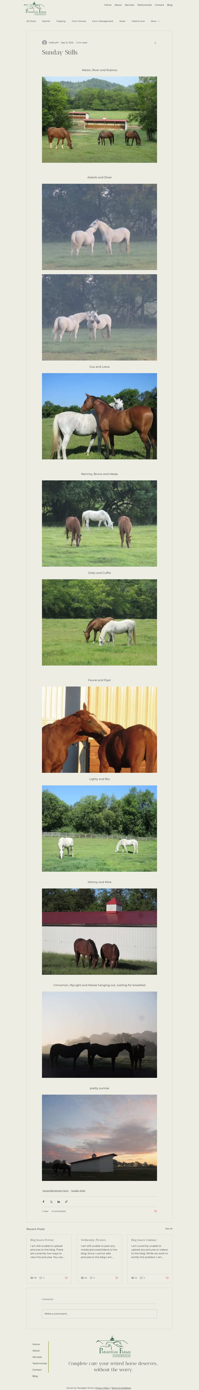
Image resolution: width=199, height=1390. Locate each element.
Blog (35, 1376)
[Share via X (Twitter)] (51, 1201)
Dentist (46, 21)
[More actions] (155, 42)
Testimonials (38, 1363)
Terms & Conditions (121, 1388)
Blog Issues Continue (144, 1240)
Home (36, 1344)
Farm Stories (79, 21)
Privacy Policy (102, 1388)
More (153, 21)
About (36, 1350)
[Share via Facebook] (43, 1201)
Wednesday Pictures (93, 1240)
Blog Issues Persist (42, 1240)
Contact (37, 1369)
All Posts (31, 21)
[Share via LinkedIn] (58, 1201)
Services (37, 1356)
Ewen (122, 21)
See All (169, 1228)
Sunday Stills (78, 1190)
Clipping (61, 21)
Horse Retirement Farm (56, 1190)
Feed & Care (138, 21)
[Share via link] (66, 1201)
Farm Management (102, 21)
